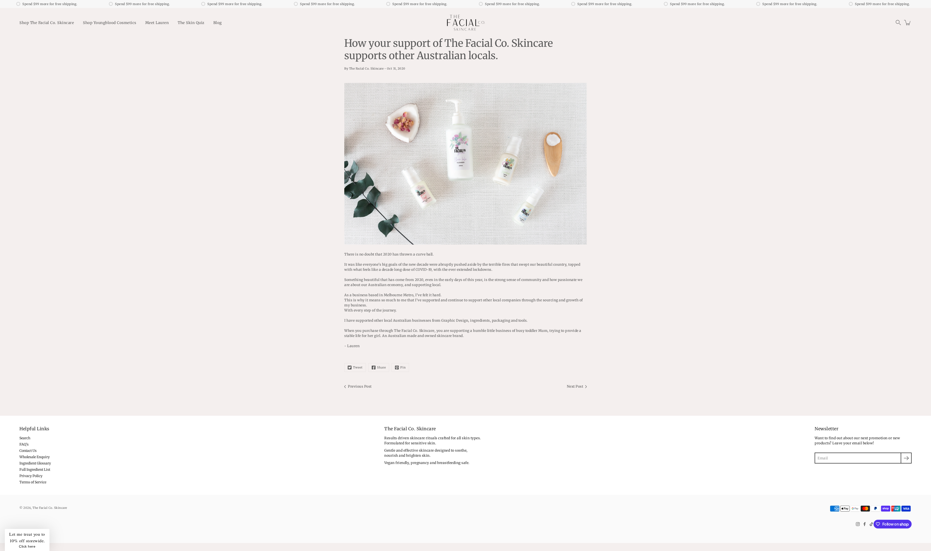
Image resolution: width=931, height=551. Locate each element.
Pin (403, 367)
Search (24, 438)
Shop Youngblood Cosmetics (109, 22)
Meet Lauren (157, 22)
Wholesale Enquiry (34, 457)
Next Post (575, 386)
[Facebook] (864, 524)
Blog (217, 22)
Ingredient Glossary (35, 463)
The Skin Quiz (191, 22)
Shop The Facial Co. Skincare (46, 22)
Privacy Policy (30, 476)
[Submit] (906, 458)
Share (381, 367)
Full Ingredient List (34, 469)
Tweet (358, 367)
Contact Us (28, 450)
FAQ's (24, 444)
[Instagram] (858, 524)
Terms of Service (32, 482)
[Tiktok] (871, 524)
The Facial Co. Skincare (49, 508)
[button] (898, 22)
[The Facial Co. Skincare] (465, 22)
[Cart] (908, 22)
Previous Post (360, 386)
